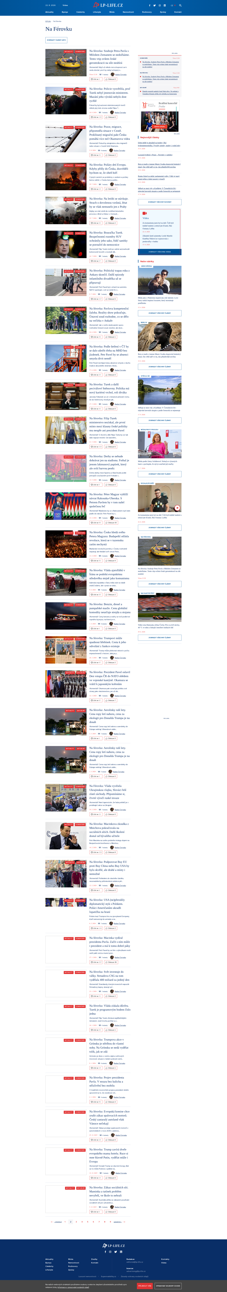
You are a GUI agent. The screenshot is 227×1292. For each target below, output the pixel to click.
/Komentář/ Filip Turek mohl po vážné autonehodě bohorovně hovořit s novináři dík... (109, 250)
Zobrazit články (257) (56, 40)
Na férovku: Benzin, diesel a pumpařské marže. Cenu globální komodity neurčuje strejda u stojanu (110, 608)
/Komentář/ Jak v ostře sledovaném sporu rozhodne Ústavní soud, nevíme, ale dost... (106, 326)
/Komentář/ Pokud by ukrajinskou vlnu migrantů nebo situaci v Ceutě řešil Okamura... (108, 144)
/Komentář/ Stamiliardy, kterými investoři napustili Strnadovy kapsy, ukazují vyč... (109, 985)
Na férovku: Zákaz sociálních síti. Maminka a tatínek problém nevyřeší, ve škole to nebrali (108, 1191)
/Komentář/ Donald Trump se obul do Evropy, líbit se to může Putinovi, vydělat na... (109, 1167)
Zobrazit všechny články (160, 313)
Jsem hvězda (146, 266)
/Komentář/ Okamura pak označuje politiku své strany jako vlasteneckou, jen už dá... (108, 690)
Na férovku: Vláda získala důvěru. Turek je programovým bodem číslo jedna (110, 1009)
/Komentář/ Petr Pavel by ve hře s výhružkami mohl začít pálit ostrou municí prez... (110, 951)
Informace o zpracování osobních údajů (73, 1287)
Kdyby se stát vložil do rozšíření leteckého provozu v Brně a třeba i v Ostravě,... (106, 212)
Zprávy (163, 12)
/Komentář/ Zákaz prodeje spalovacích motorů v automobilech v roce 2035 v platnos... (108, 1129)
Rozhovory (147, 12)
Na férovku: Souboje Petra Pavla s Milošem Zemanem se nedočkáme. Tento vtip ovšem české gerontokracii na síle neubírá (160, 64)
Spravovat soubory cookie (168, 1286)
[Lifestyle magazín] (108, 5)
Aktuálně (81, 673)
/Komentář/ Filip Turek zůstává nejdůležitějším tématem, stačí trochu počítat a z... (107, 1019)
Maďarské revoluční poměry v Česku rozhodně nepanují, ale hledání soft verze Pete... (108, 550)
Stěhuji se (145, 376)
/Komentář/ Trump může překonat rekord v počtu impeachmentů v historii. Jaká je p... (109, 652)
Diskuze (112, 79)
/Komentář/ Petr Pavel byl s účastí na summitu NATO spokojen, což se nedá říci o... (108, 288)
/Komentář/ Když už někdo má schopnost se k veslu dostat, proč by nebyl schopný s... (108, 68)
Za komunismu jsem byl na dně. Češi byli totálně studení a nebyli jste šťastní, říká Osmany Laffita (158, 226)
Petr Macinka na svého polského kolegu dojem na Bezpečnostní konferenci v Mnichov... (109, 841)
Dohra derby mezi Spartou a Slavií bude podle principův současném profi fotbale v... (107, 474)
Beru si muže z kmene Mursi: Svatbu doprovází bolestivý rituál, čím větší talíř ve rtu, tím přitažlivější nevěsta (159, 165)
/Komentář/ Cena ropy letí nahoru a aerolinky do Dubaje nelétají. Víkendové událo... (108, 728)
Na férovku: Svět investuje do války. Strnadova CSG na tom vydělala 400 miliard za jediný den (109, 975)
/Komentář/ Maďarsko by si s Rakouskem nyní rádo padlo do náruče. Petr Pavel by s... (109, 512)
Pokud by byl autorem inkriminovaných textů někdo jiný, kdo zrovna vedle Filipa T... (107, 106)
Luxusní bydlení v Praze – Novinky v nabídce (155, 155)
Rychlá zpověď (147, 483)
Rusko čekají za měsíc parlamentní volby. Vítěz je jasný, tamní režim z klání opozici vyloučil (159, 177)
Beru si (144, 322)
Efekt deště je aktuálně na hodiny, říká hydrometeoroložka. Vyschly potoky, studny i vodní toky (159, 144)
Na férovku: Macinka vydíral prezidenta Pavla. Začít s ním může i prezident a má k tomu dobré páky (109, 941)
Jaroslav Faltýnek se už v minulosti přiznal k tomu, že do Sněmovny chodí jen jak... (109, 398)
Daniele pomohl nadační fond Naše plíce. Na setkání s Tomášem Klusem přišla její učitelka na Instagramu (160, 93)
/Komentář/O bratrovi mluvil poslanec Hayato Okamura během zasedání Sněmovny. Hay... (107, 1277)
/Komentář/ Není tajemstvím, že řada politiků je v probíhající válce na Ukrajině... (109, 803)
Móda (111, 12)
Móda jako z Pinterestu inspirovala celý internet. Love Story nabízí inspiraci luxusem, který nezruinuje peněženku (158, 300)
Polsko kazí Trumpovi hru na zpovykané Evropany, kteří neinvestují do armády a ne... (109, 917)
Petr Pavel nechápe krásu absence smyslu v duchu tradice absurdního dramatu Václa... (109, 364)
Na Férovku (144, 73)
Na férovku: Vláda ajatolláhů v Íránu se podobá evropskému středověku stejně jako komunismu (109, 574)
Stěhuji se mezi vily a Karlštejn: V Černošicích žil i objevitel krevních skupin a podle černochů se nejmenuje (159, 189)
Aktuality (49, 12)
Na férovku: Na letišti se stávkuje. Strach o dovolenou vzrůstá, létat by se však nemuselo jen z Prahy (108, 202)
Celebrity (80, 12)
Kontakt (178, 12)
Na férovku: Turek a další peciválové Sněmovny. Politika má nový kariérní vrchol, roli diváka (109, 388)
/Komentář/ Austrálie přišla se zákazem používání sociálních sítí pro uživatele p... (109, 1201)
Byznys (65, 12)
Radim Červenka (121, 74)
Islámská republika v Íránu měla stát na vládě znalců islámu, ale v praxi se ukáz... (107, 584)
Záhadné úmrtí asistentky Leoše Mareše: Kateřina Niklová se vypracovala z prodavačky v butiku (158, 239)
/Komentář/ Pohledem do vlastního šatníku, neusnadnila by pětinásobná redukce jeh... (106, 879)
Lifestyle (97, 12)
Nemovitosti (128, 12)
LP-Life (48, 21)
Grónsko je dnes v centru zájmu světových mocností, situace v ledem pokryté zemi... (106, 1057)
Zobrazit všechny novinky (159, 202)
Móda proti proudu (149, 430)
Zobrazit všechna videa (160, 252)
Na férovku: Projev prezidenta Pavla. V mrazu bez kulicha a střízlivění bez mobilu (106, 1081)
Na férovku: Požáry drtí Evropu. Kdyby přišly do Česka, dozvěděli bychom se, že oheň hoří (108, 168)
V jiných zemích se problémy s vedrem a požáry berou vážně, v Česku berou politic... (108, 178)
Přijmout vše (144, 1286)
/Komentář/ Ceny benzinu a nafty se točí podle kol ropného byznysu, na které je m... (109, 618)
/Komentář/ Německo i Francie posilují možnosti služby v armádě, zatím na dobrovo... (108, 1239)
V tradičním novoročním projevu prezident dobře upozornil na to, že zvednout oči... (109, 1091)
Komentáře (80, 51)
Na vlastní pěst (147, 593)
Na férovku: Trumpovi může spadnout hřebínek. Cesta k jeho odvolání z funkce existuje (107, 642)
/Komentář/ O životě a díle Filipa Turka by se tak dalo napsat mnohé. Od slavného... (108, 436)
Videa (65, 5)
